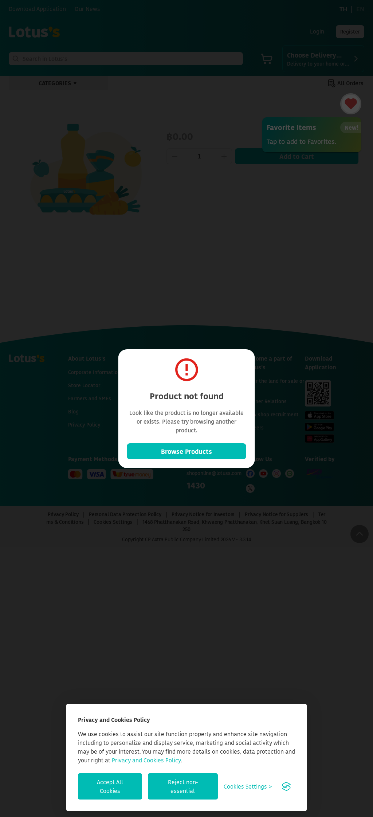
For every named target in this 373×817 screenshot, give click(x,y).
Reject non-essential (183, 786)
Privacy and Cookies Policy (146, 760)
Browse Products (186, 451)
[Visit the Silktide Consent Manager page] (286, 786)
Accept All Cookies (110, 786)
